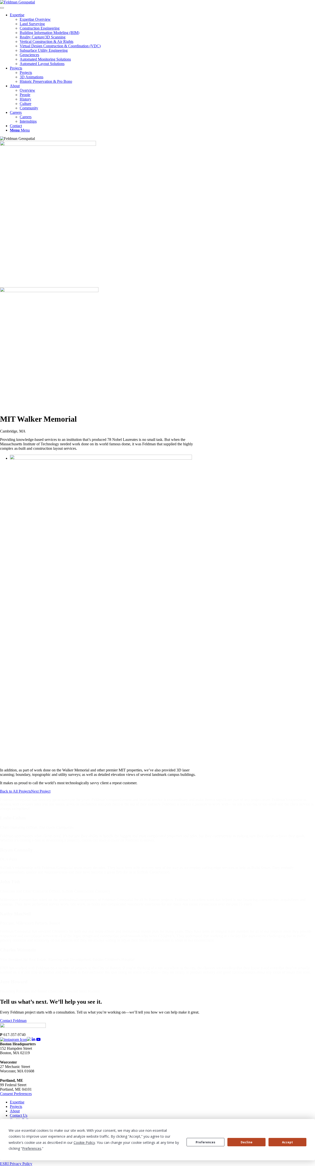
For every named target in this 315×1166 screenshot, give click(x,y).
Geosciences (29, 55)
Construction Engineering (40, 28)
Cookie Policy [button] (84, 1142)
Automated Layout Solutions (42, 64)
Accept (287, 1142)
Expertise (17, 15)
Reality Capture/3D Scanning (42, 37)
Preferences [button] (31, 1148)
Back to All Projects (15, 791)
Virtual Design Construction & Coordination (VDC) (60, 46)
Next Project (40, 791)
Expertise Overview (35, 19)
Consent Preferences (16, 1094)
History (25, 99)
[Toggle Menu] (2, 8)
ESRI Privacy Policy (16, 1164)
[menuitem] (162, 130)
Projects (16, 68)
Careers (16, 112)
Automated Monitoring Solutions (45, 59)
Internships (28, 121)
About (15, 86)
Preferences (205, 1142)
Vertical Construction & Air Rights (46, 41)
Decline (246, 1142)
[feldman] (17, 2)
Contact (16, 126)
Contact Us (18, 1115)
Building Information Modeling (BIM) (49, 33)
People (25, 95)
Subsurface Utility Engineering (44, 50)
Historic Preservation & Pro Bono (46, 81)
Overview (27, 90)
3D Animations (31, 77)
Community (29, 108)
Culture (25, 103)
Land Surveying (32, 24)
